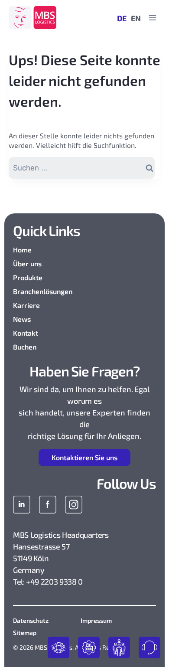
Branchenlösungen (42, 291)
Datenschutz (31, 620)
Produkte (27, 277)
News (22, 319)
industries (89, 647)
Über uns (27, 263)
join (119, 647)
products (58, 647)
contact (149, 647)
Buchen (24, 347)
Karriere (26, 305)
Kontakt (25, 333)
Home (22, 249)
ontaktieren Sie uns (84, 457)
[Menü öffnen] (152, 17)
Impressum (96, 620)
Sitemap (24, 632)
